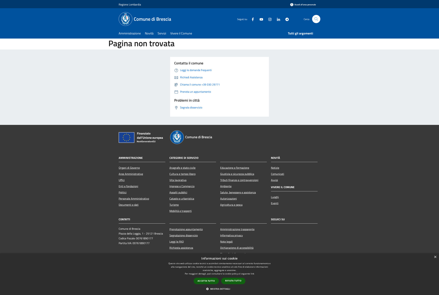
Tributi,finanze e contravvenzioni (239, 180)
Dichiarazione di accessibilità (236, 248)
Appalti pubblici (178, 192)
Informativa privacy (231, 235)
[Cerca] (316, 19)
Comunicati (277, 174)
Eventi (274, 203)
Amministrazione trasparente (237, 229)
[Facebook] (251, 19)
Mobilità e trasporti (180, 211)
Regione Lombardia (130, 4)
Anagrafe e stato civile (182, 168)
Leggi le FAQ (176, 241)
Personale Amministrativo (134, 198)
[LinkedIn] (277, 19)
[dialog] (219, 274)
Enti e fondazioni (128, 186)
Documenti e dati (129, 205)
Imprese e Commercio (181, 186)
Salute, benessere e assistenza (238, 192)
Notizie (275, 168)
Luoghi (275, 197)
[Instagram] (268, 19)
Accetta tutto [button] (206, 280)
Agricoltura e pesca (231, 205)
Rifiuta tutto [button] (233, 280)
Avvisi (274, 180)
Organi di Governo (129, 168)
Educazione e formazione (234, 168)
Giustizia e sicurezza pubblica (237, 174)
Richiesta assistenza (181, 248)
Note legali (226, 241)
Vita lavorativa (177, 180)
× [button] (435, 257)
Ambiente (226, 186)
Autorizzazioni (228, 198)
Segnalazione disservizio (183, 235)
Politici (123, 192)
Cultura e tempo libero (182, 174)
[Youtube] (260, 19)
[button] (219, 289)
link (252, 273)
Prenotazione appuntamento (186, 229)
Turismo (174, 205)
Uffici (122, 180)
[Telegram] (285, 19)
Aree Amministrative (131, 174)
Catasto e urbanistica (181, 198)
